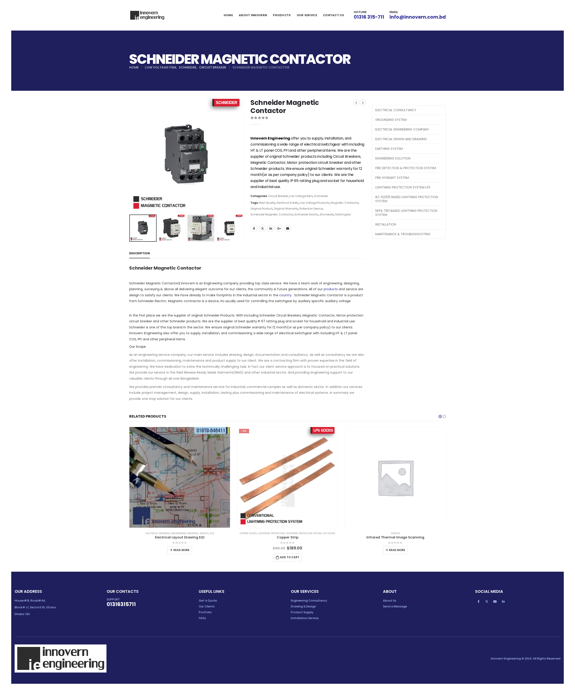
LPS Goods (329, 533)
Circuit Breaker (278, 196)
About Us (389, 600)
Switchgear (343, 214)
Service (204, 533)
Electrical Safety (288, 203)
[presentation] (130, 155)
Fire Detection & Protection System (405, 168)
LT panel (350, 333)
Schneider (321, 196)
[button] (440, 416)
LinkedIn (270, 228)
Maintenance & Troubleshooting (402, 234)
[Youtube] (495, 601)
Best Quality (267, 203)
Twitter (262, 228)
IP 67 (261, 321)
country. (285, 295)
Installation (385, 224)
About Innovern (253, 15)
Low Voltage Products (314, 203)
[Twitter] (486, 601)
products (331, 289)
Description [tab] (139, 253)
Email (287, 228)
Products (282, 15)
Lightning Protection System (303, 533)
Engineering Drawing (184, 533)
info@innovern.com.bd (417, 17)
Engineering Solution (392, 158)
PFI (140, 339)
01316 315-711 (369, 17)
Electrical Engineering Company (402, 129)
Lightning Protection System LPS (402, 187)
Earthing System (389, 148)
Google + (279, 228)
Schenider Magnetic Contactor (271, 214)
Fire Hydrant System (392, 177)
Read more (181, 550)
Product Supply (302, 612)
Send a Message (395, 606)
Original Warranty (286, 208)
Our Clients (207, 606)
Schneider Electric (306, 214)
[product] (179, 477)
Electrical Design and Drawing (401, 139)
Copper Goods (248, 533)
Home (228, 15)
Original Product (261, 208)
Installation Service (305, 618)
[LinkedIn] (503, 601)
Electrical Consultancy (395, 110)
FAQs (202, 618)
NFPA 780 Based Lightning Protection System (406, 212)
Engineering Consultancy (309, 600)
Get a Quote (208, 600)
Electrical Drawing (158, 533)
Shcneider (327, 214)
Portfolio (205, 612)
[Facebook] (478, 601)
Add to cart (289, 557)
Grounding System (391, 119)
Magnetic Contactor (344, 203)
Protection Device (311, 208)
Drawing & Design (303, 606)
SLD (212, 533)
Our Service (307, 15)
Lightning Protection (271, 533)
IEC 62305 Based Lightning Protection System (406, 199)
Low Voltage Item (301, 196)
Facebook (254, 228)
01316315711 (121, 604)
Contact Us (333, 15)
